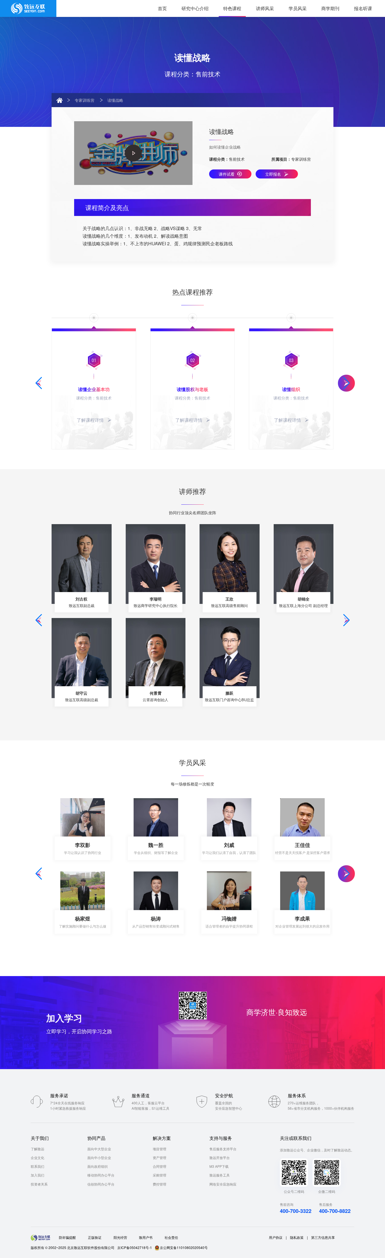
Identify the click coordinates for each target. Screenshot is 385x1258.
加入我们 (37, 1175)
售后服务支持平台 (222, 1148)
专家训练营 (84, 100)
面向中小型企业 (99, 1157)
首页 (162, 8)
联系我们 (37, 1166)
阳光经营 (120, 1237)
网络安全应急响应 (222, 1184)
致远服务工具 (219, 1175)
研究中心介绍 (195, 8)
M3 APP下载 (219, 1166)
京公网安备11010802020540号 (184, 1247)
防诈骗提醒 (67, 1237)
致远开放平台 (219, 1157)
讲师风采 (265, 8)
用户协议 (275, 1237)
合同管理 (159, 1166)
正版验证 (94, 1237)
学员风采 (298, 8)
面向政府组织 (97, 1166)
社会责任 (171, 1237)
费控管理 (159, 1184)
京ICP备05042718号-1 (134, 1247)
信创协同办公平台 (100, 1184)
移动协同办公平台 (100, 1175)
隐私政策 (297, 1237)
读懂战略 (115, 100)
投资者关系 (39, 1184)
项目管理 (159, 1148)
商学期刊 (330, 8)
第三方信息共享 (323, 1237)
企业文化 (37, 1157)
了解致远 (37, 1148)
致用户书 (145, 1237)
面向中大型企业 (99, 1148)
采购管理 (159, 1175)
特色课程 (232, 8)
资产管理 (159, 1157)
